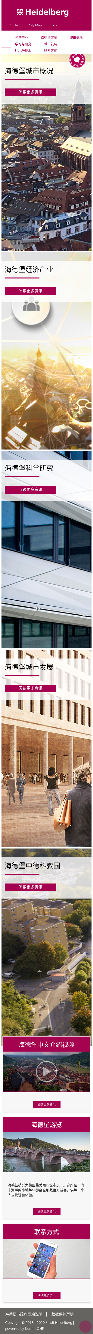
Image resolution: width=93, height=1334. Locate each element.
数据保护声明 (62, 1314)
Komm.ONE (34, 1328)
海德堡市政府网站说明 (23, 1314)
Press (53, 25)
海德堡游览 (49, 37)
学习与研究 (23, 44)
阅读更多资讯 (47, 1104)
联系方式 (50, 50)
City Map (35, 25)
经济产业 (21, 37)
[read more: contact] (46, 1176)
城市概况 (76, 37)
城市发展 (50, 44)
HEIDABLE (23, 50)
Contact (14, 25)
